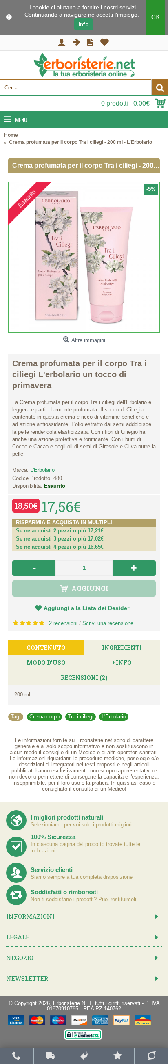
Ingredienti (122, 647)
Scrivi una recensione (107, 623)
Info (83, 24)
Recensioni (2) (84, 677)
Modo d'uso (46, 662)
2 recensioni (63, 623)
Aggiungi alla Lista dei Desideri (87, 608)
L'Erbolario (42, 470)
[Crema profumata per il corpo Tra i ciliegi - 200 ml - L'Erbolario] (84, 257)
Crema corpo (44, 717)
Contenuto (46, 647)
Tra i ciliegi (80, 717)
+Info (122, 662)
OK (155, 17)
